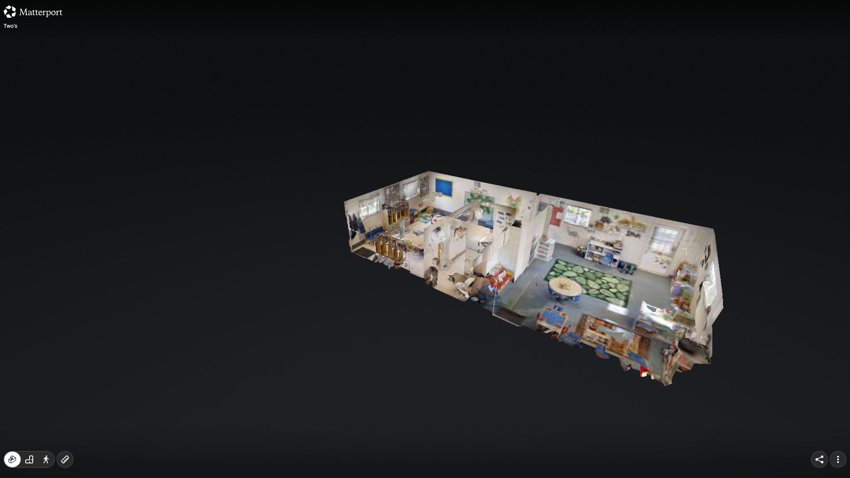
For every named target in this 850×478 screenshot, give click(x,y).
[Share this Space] (819, 459)
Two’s (10, 26)
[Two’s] (425, 239)
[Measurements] (65, 459)
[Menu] (838, 459)
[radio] (12, 459)
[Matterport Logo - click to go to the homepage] (33, 11)
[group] (29, 459)
